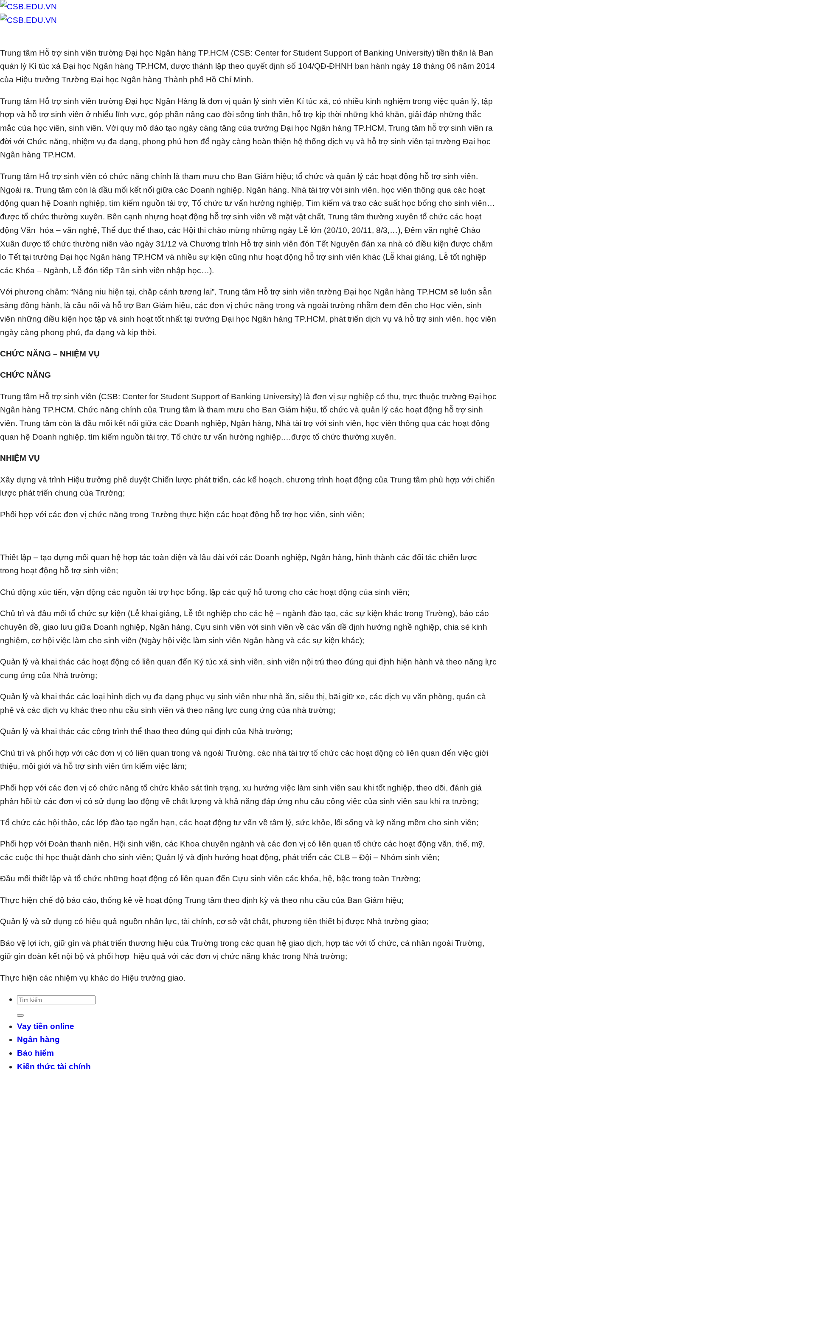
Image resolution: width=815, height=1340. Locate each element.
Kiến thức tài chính (54, 1066)
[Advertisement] (254, 1208)
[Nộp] (20, 1015)
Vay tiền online (45, 1026)
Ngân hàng (38, 1039)
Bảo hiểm (35, 1052)
